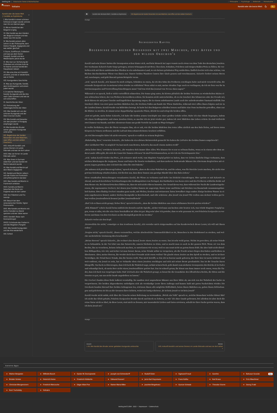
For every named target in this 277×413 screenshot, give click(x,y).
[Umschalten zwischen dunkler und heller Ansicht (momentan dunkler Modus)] (265, 6)
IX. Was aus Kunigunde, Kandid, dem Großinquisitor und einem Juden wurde (15, 86)
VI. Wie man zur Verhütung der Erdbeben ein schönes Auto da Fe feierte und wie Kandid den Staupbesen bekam (15, 65)
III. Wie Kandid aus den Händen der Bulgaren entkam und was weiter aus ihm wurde (16, 35)
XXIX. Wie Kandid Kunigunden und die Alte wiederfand (15, 229)
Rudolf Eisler (150, 374)
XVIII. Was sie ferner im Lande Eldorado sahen (15, 155)
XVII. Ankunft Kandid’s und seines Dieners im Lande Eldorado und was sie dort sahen (16, 148)
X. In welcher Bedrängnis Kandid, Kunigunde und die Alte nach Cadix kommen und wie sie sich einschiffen (16, 95)
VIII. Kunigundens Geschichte (15, 80)
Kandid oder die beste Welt (250, 6)
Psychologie (245, 1)
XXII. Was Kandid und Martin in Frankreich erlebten (15, 182)
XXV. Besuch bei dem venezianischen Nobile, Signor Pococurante (15, 203)
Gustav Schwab (184, 384)
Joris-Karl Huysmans (153, 379)
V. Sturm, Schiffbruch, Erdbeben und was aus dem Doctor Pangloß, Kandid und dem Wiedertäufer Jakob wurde (16, 55)
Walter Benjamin (16, 374)
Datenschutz (154, 406)
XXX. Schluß (8, 234)
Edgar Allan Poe (83, 384)
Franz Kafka (183, 379)
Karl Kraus (216, 379)
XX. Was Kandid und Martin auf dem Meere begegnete (15, 168)
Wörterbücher (268, 1)
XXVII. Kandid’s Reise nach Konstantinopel (13, 218)
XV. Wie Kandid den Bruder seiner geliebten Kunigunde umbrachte (14, 129)
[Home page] (87, 14)
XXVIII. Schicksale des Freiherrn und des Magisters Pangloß (16, 223)
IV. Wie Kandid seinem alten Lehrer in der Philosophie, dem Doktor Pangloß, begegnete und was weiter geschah (16, 44)
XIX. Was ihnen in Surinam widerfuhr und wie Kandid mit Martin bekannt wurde (15, 161)
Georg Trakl (251, 384)
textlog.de (6, 1)
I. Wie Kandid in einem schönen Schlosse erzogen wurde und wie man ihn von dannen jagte (16, 21)
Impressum (143, 406)
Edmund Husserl (117, 379)
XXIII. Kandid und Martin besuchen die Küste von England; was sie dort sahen (14, 189)
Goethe (215, 374)
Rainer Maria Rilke (118, 384)
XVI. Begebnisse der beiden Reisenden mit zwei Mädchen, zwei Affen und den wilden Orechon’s (15, 138)
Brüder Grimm (15, 379)
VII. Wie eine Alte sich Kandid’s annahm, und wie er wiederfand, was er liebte (16, 74)
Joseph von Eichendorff (120, 374)
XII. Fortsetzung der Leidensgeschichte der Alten (14, 106)
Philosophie (234, 1)
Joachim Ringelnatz (152, 384)
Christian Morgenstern (18, 384)
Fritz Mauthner (252, 379)
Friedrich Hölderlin (84, 379)
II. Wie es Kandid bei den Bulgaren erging (13, 28)
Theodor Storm (218, 384)
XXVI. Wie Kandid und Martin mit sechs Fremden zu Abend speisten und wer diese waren (16, 211)
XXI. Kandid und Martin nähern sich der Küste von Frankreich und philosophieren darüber (15, 175)
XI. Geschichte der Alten (13, 102)
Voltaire (46, 390)
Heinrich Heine (49, 379)
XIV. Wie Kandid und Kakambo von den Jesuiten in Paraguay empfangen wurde (15, 121)
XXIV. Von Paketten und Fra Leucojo (14, 196)
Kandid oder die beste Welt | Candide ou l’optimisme (13, 15)
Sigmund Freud (184, 374)
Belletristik (256, 1)
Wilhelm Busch (49, 374)
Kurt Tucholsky (15, 390)
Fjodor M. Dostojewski (86, 374)
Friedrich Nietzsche (51, 384)
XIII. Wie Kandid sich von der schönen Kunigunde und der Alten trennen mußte (15, 113)
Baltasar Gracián (253, 374)
